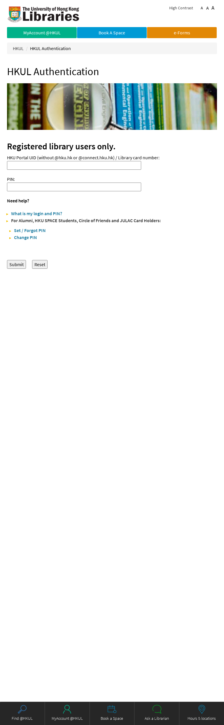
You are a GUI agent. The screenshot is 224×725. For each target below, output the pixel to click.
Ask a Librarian (157, 718)
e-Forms (182, 33)
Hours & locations (202, 718)
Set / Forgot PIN (30, 230)
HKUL (18, 48)
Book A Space (112, 33)
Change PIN (25, 237)
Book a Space (112, 718)
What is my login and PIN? (36, 213)
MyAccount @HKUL (42, 33)
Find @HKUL (22, 718)
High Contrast (181, 7)
